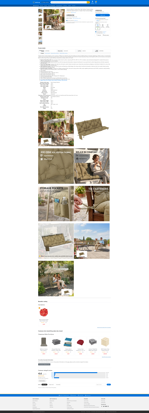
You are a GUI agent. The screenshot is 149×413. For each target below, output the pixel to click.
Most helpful (58, 384)
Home (39, 7)
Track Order (81, 395)
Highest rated (51, 384)
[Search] (88, 2)
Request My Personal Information (89, 405)
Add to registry (106, 35)
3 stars (52, 375)
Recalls (68, 403)
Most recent (44, 384)
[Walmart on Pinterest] (108, 406)
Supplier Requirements (36, 408)
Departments (36, 5)
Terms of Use (86, 400)
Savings (45, 5)
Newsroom (34, 403)
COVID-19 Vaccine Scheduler (72, 400)
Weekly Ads (88, 395)
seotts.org (76, 20)
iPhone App (103, 400)
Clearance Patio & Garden (50, 7)
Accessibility (69, 405)
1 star (52, 377)
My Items (73, 5)
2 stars (52, 376)
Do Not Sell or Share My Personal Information (91, 407)
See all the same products (106, 356)
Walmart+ (51, 405)
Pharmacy (65, 5)
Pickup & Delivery (59, 5)
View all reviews (42, 380)
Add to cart (102, 15)
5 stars (52, 372)
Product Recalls (69, 407)
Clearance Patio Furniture (58, 7)
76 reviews (74, 12)
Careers (69, 5)
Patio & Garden (43, 7)
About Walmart (35, 400)
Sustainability (35, 407)
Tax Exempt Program (70, 408)
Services (41, 5)
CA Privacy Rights (87, 403)
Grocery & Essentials (51, 5)
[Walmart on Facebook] (101, 406)
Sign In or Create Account (64, 395)
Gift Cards (51, 407)
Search (109, 384)
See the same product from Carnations (104, 327)
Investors (34, 405)
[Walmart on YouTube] (106, 406)
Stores (51, 402)
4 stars (52, 373)
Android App (103, 402)
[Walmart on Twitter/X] (104, 406)
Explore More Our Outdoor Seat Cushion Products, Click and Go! (54, 80)
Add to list (99, 35)
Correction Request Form (44, 364)
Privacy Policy (86, 402)
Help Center (74, 395)
